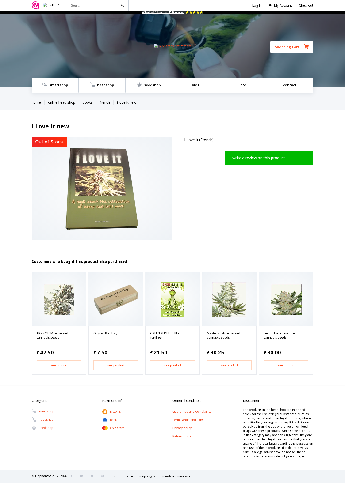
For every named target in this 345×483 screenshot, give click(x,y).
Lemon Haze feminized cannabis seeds (280, 335)
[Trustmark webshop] (36, 5)
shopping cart (148, 476)
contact (290, 85)
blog (196, 85)
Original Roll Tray (105, 333)
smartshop (58, 85)
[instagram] (83, 476)
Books (87, 102)
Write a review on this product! (258, 157)
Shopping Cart (287, 47)
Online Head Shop (61, 102)
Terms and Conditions (188, 420)
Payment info (112, 400)
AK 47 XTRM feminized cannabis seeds (52, 335)
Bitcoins (115, 412)
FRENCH (105, 102)
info (242, 85)
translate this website (176, 476)
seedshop (152, 85)
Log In (257, 5)
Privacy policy (182, 428)
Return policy (181, 436)
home (36, 102)
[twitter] (93, 476)
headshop (105, 85)
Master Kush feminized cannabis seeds (223, 335)
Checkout (306, 5)
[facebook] (73, 476)
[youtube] (104, 476)
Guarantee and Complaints (191, 411)
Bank (113, 420)
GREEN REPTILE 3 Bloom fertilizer (166, 335)
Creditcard (117, 428)
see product (59, 365)
